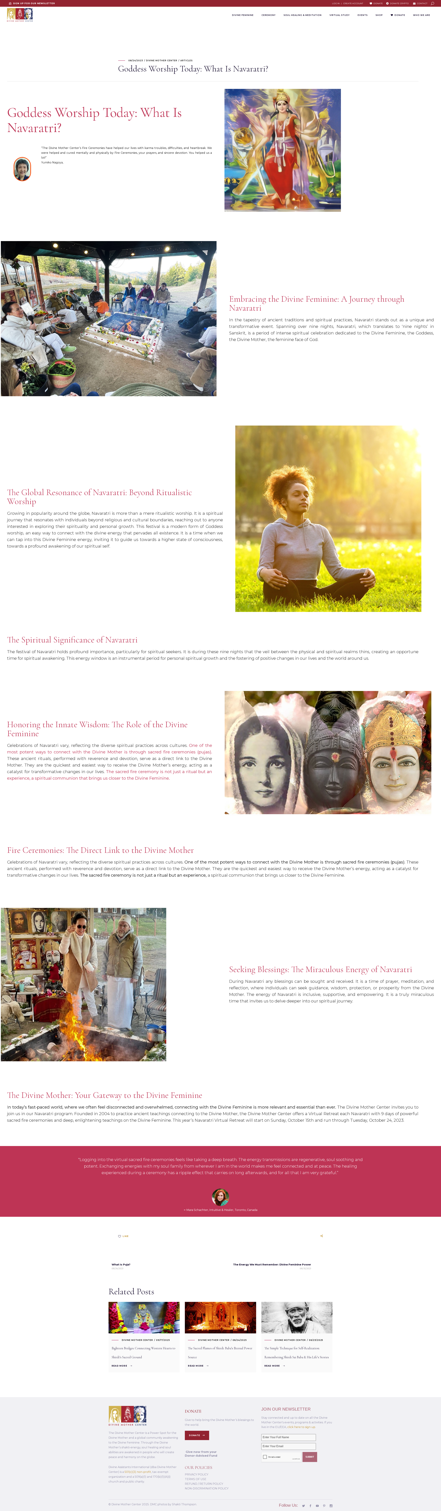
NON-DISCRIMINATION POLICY (206, 1488)
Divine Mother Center (137, 1340)
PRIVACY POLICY (196, 1474)
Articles (186, 60)
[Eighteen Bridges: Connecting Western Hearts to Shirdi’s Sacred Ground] (144, 1317)
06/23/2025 (316, 1340)
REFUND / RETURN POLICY (204, 1483)
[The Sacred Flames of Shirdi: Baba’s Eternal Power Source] (220, 1317)
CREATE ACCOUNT (353, 3)
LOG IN (336, 3)
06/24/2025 (240, 1340)
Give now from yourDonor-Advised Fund (201, 1453)
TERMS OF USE (195, 1479)
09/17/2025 (163, 1340)
